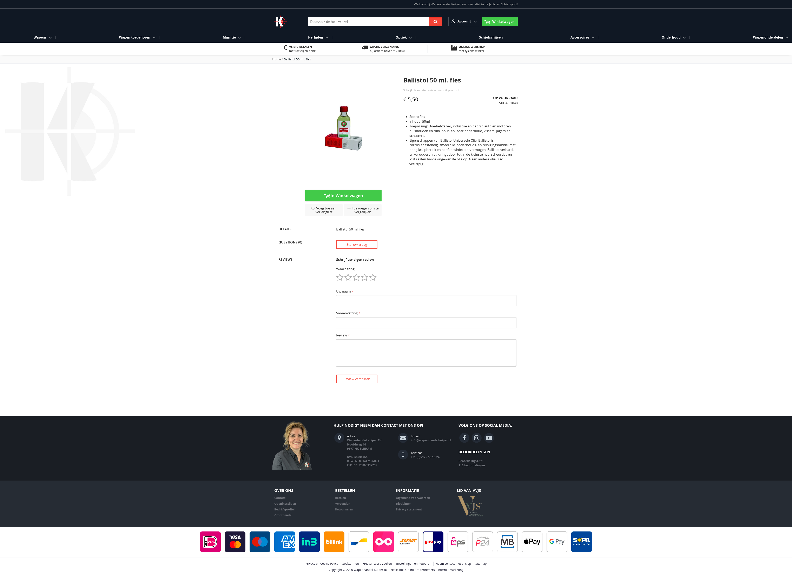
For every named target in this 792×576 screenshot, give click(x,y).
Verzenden (342, 503)
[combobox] (375, 21)
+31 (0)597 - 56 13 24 (425, 457)
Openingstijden (285, 503)
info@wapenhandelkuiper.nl (431, 440)
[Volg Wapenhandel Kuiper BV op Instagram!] (476, 438)
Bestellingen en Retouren (413, 563)
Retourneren (344, 509)
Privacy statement (409, 509)
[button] (464, 21)
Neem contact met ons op (453, 563)
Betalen (340, 498)
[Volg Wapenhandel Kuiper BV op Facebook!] (464, 438)
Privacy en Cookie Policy (321, 563)
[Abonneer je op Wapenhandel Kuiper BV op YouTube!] (489, 438)
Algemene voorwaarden (413, 498)
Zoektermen (350, 563)
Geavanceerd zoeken (377, 563)
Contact (279, 498)
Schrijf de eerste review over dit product (431, 90)
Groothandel (283, 515)
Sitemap (481, 563)
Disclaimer (403, 503)
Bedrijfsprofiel (284, 509)
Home (276, 59)
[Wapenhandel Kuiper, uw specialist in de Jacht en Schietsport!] (286, 21)
